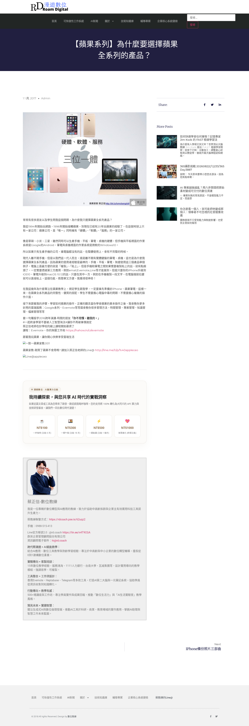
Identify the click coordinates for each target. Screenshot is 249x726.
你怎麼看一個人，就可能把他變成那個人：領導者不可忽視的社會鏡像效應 (201, 212)
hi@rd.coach (59, 540)
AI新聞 (94, 21)
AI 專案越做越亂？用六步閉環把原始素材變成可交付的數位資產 (202, 189)
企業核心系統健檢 (167, 21)
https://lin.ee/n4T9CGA (76, 532)
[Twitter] (216, 716)
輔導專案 (145, 21)
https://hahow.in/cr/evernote (85, 330)
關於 (107, 21)
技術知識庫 (127, 21)
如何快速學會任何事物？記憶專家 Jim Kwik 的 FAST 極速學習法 (200, 138)
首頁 (54, 21)
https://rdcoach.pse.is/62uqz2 (67, 519)
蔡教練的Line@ (164, 697)
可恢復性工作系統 (74, 21)
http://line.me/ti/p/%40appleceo (116, 350)
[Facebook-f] (211, 716)
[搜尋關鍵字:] (211, 17)
